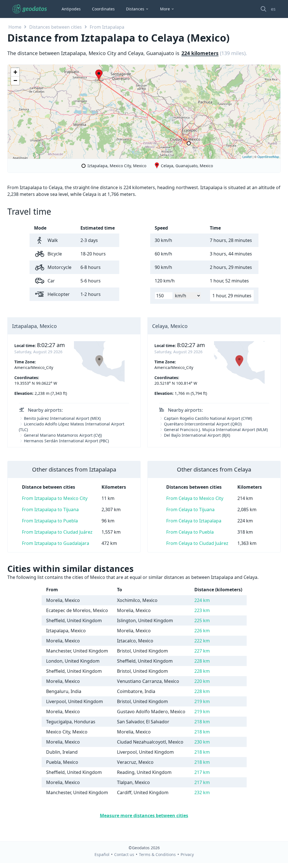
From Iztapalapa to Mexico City (54, 498)
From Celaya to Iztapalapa (193, 521)
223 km (202, 610)
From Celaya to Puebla (190, 532)
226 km (202, 631)
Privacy (187, 854)
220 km (202, 681)
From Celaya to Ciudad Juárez (197, 543)
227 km (202, 651)
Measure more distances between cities (144, 815)
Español (101, 854)
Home (14, 27)
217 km (202, 772)
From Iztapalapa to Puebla (50, 521)
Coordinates (103, 9)
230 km (202, 742)
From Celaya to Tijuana (190, 509)
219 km (202, 701)
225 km (202, 620)
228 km (202, 661)
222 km (202, 641)
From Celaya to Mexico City (194, 498)
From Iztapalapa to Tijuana (50, 509)
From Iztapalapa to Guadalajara (55, 543)
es (273, 9)
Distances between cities (55, 27)
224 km (202, 600)
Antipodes (71, 9)
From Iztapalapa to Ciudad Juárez (57, 532)
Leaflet (247, 156)
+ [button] (15, 72)
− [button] (15, 80)
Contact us (124, 854)
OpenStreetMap (268, 156)
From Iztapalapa (107, 27)
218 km (202, 722)
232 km (202, 792)
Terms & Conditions (157, 854)
